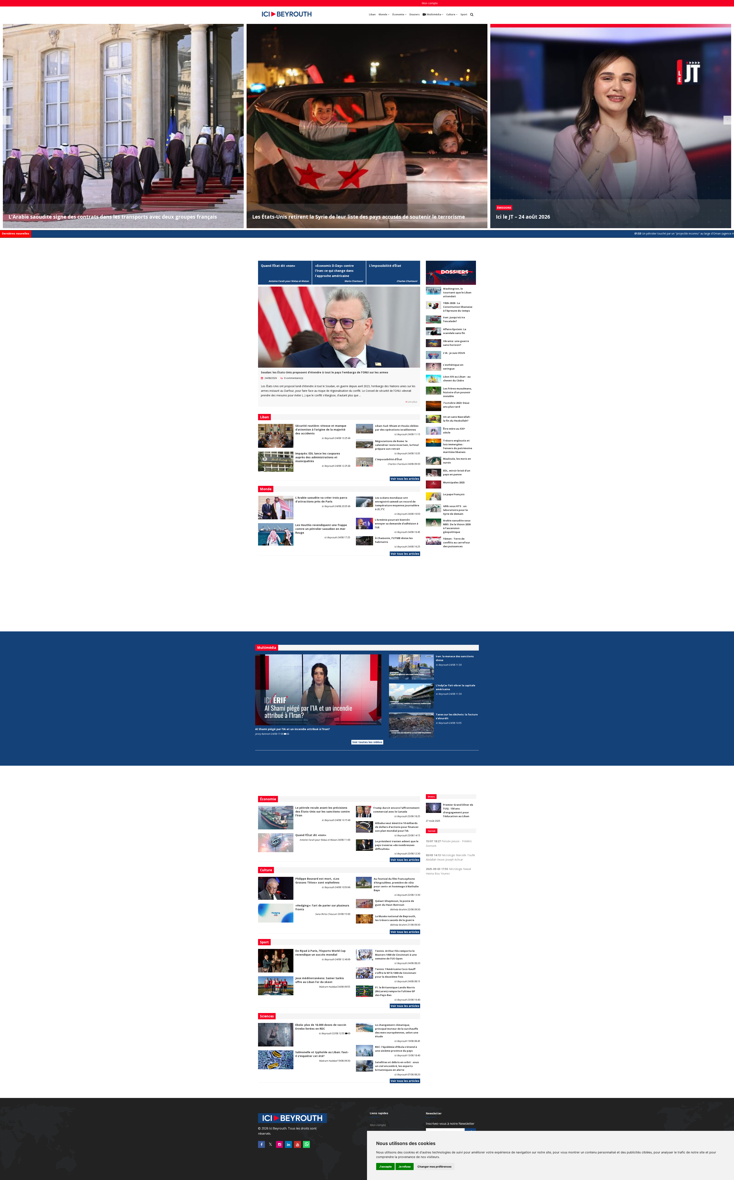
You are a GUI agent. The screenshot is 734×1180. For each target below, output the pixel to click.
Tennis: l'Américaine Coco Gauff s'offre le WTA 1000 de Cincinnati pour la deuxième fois (395, 972)
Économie (398, 14)
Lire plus (412, 401)
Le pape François (453, 494)
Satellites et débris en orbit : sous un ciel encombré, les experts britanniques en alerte (397, 1066)
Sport (463, 14)
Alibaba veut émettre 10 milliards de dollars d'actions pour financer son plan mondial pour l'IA (397, 826)
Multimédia (434, 14)
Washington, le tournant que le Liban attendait (457, 292)
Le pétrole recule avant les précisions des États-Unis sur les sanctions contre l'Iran (322, 811)
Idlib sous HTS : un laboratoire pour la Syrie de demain (455, 509)
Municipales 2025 (453, 482)
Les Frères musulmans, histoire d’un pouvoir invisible (457, 392)
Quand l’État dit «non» (278, 266)
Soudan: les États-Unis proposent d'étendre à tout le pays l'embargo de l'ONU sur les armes (324, 372)
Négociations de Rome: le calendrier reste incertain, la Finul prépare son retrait (397, 444)
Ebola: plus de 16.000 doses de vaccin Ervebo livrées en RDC (320, 1026)
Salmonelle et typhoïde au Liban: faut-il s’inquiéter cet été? (322, 1054)
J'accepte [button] (385, 1166)
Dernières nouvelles (15, 233)
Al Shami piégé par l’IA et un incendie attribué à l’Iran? (292, 729)
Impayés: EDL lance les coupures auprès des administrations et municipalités (317, 457)
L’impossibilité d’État (385, 266)
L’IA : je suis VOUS (454, 353)
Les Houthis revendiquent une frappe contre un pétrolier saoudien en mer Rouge (321, 528)
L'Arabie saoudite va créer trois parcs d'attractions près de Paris (321, 499)
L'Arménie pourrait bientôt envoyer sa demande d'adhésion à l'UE (396, 523)
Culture (450, 14)
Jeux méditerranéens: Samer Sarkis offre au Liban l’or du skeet (319, 980)
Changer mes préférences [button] (434, 1166)
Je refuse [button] (405, 1166)
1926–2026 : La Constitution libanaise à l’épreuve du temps (457, 306)
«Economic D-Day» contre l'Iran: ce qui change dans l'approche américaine (334, 271)
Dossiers (414, 14)
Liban (372, 14)
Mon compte (430, 3)
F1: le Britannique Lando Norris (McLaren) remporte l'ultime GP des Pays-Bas (395, 991)
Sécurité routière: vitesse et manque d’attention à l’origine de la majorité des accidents (320, 429)
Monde (383, 14)
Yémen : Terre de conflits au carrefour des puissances (456, 542)
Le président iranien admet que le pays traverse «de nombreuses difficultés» (396, 845)
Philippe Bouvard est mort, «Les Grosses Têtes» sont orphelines (317, 880)
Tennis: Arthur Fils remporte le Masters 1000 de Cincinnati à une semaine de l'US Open (396, 954)
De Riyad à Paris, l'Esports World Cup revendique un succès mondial (320, 952)
